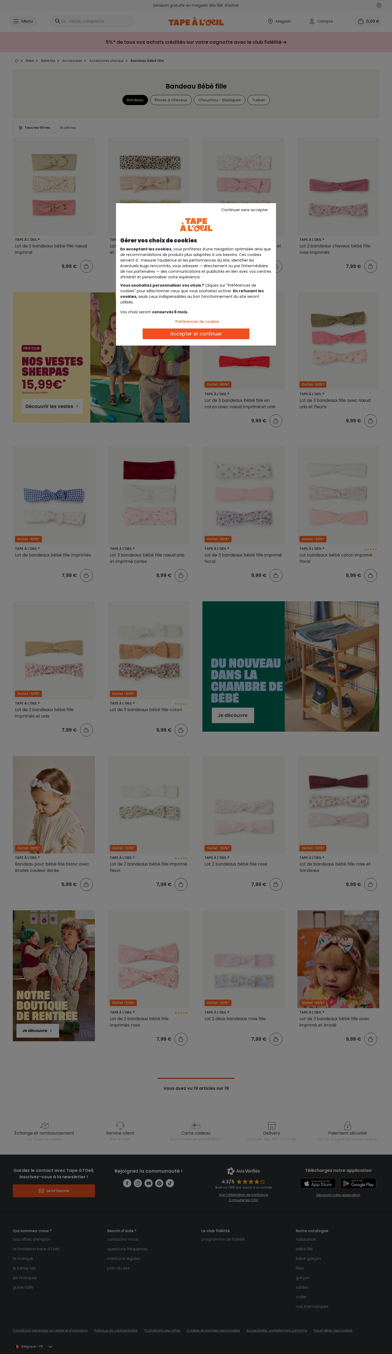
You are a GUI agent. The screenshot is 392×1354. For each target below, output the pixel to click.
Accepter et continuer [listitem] (196, 333)
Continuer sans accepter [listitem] (244, 210)
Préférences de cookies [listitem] (197, 321)
